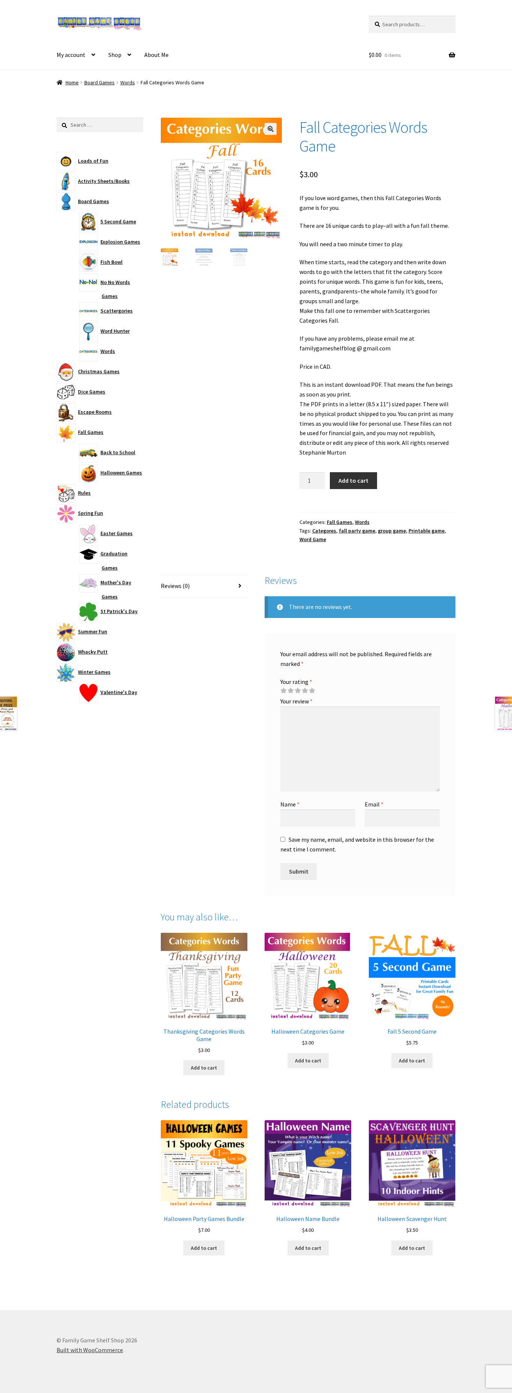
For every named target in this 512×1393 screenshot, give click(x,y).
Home (72, 82)
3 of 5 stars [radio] (298, 691)
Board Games (99, 82)
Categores (324, 530)
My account (71, 54)
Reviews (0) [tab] (175, 586)
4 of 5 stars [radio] (305, 691)
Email (374, 804)
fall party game (357, 530)
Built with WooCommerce (90, 1350)
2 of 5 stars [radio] (290, 691)
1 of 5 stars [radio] (283, 691)
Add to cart (353, 480)
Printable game (427, 530)
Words (127, 82)
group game (392, 530)
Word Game (312, 539)
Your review (296, 701)
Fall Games (339, 522)
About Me (156, 54)
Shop (114, 54)
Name (289, 804)
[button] (271, 129)
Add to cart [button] (204, 1067)
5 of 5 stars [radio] (312, 691)
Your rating (296, 681)
